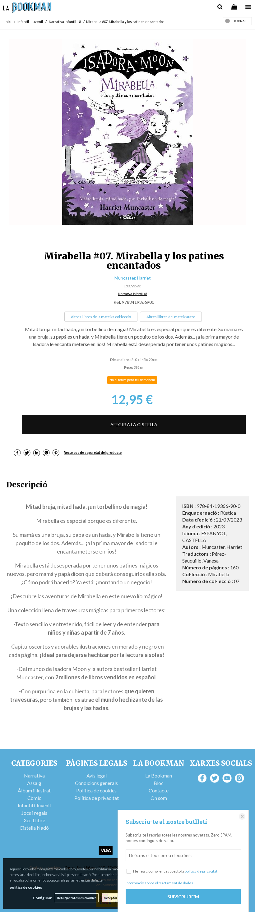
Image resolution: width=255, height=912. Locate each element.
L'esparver (132, 286)
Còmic (34, 798)
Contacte (159, 790)
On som (159, 798)
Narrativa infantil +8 (132, 294)
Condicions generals (96, 783)
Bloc (159, 783)
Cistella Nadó (34, 828)
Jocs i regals (34, 813)
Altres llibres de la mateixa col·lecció (101, 316)
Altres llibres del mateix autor (170, 316)
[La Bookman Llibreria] (27, 9)
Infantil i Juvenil (34, 805)
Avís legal (96, 775)
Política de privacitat (96, 798)
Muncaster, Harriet (132, 277)
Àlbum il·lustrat (34, 790)
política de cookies (26, 887)
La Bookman (158, 775)
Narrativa (34, 775)
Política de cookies (96, 790)
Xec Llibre (34, 820)
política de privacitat (201, 871)
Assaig (34, 783)
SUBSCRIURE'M (183, 896)
